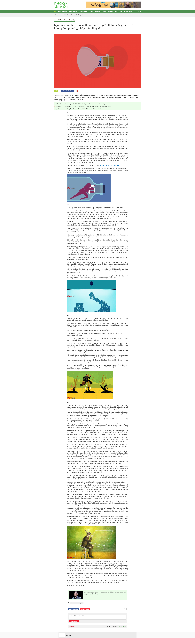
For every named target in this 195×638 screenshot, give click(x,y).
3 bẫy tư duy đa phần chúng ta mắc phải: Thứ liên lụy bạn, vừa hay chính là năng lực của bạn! (81, 104)
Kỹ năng (104, 11)
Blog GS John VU (128, 11)
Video (116, 11)
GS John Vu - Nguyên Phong (74, 15)
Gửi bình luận (73, 621)
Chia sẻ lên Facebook (67, 91)
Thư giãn (110, 11)
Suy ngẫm (97, 11)
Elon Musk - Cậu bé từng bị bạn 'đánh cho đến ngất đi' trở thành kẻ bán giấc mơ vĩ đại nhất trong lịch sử (83, 106)
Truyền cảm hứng (62, 11)
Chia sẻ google (85, 609)
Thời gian (114, 626)
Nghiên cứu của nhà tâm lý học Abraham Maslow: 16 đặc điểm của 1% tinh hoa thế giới (79, 109)
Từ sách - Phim (83, 11)
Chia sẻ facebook (73, 609)
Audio (121, 11)
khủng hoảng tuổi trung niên (110, 165)
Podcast (61, 15)
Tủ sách (91, 11)
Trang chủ (55, 11)
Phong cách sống (73, 11)
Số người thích (122, 626)
